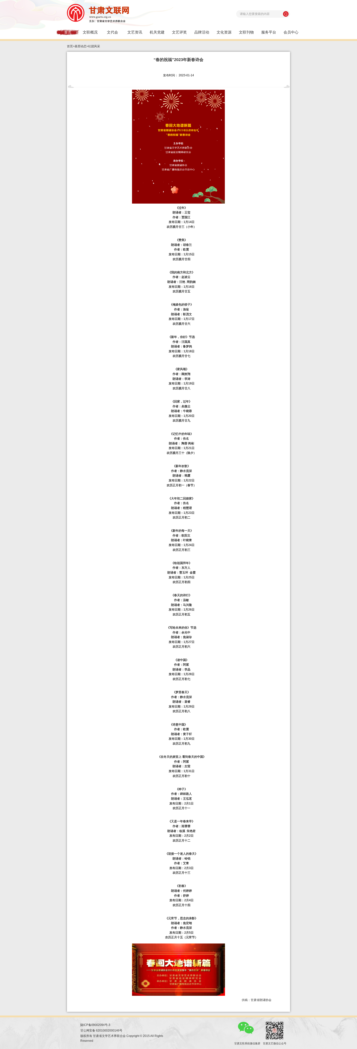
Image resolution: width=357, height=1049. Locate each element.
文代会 (112, 32)
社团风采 (94, 46)
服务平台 (268, 32)
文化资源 (224, 32)
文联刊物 (246, 32)
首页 (68, 32)
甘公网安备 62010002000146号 (101, 1030)
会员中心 (291, 32)
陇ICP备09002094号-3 (95, 1024)
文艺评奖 (179, 32)
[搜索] (286, 14)
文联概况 (90, 32)
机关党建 (157, 32)
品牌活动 (201, 32)
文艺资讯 (134, 32)
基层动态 (80, 46)
